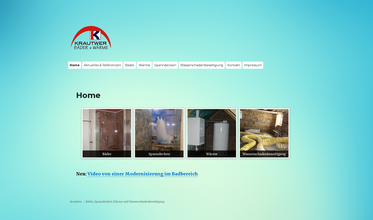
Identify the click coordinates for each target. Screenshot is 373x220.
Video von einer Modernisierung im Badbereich (142, 174)
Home (75, 65)
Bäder (130, 65)
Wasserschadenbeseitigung (201, 65)
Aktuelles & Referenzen (102, 65)
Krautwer (76, 201)
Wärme (144, 65)
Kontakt (233, 65)
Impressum (253, 65)
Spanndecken (165, 65)
